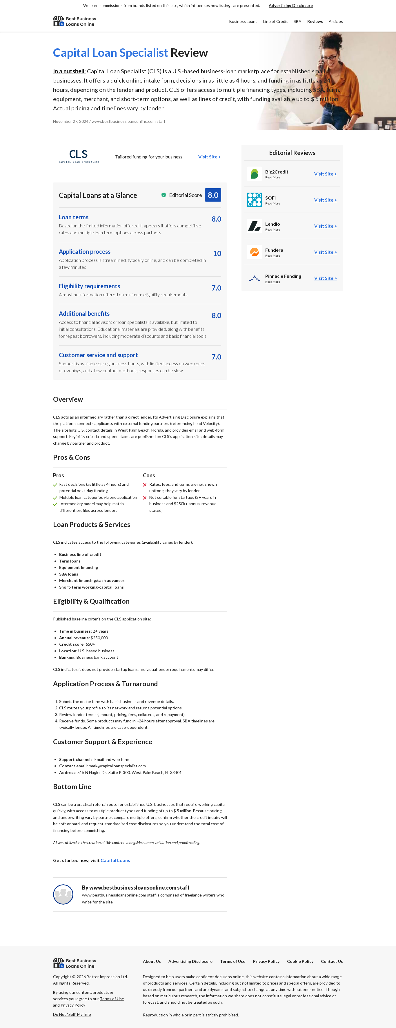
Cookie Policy (300, 961)
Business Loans (243, 21)
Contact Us (332, 961)
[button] (291, 5)
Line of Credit (275, 21)
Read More (272, 177)
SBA (297, 21)
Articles (336, 21)
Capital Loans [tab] (115, 860)
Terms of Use (232, 961)
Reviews (315, 21)
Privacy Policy (266, 961)
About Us (152, 961)
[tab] (140, 156)
